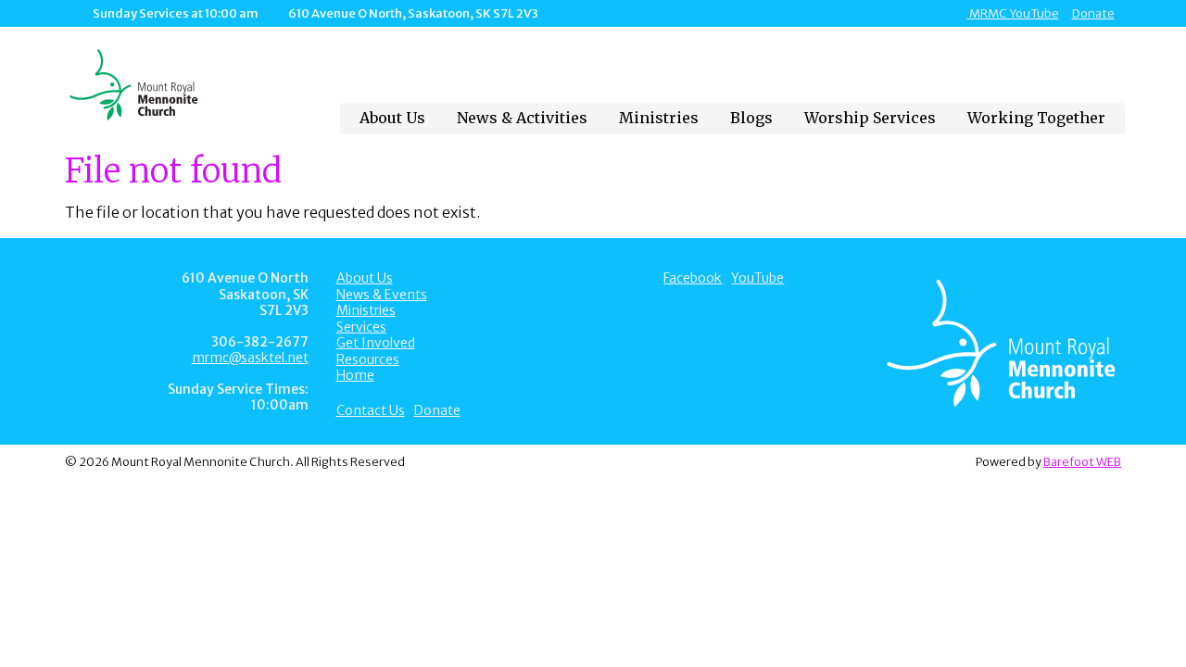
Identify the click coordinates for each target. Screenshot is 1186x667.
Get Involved (375, 342)
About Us (392, 117)
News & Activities (522, 117)
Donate (1093, 13)
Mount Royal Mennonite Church (187, 85)
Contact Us (370, 410)
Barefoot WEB (1082, 461)
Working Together (1036, 117)
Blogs (751, 117)
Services (361, 327)
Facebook (692, 278)
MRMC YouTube (1013, 13)
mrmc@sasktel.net (250, 357)
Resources (367, 359)
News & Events (381, 294)
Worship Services (870, 117)
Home (355, 375)
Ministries (659, 117)
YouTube (757, 278)
